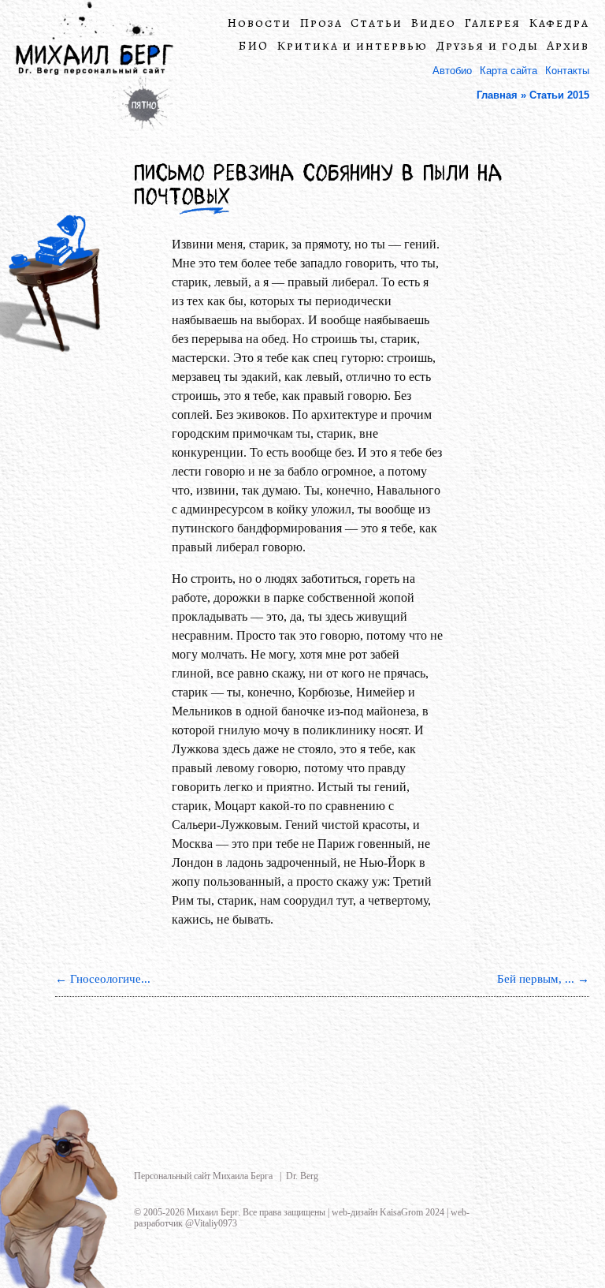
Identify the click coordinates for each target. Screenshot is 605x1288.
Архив (568, 46)
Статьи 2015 (559, 95)
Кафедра (559, 23)
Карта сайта (508, 71)
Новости (259, 23)
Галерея (492, 23)
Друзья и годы (487, 46)
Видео (433, 23)
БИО (253, 46)
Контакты (567, 71)
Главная (497, 95)
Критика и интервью (352, 46)
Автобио (452, 71)
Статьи (377, 23)
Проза (321, 23)
